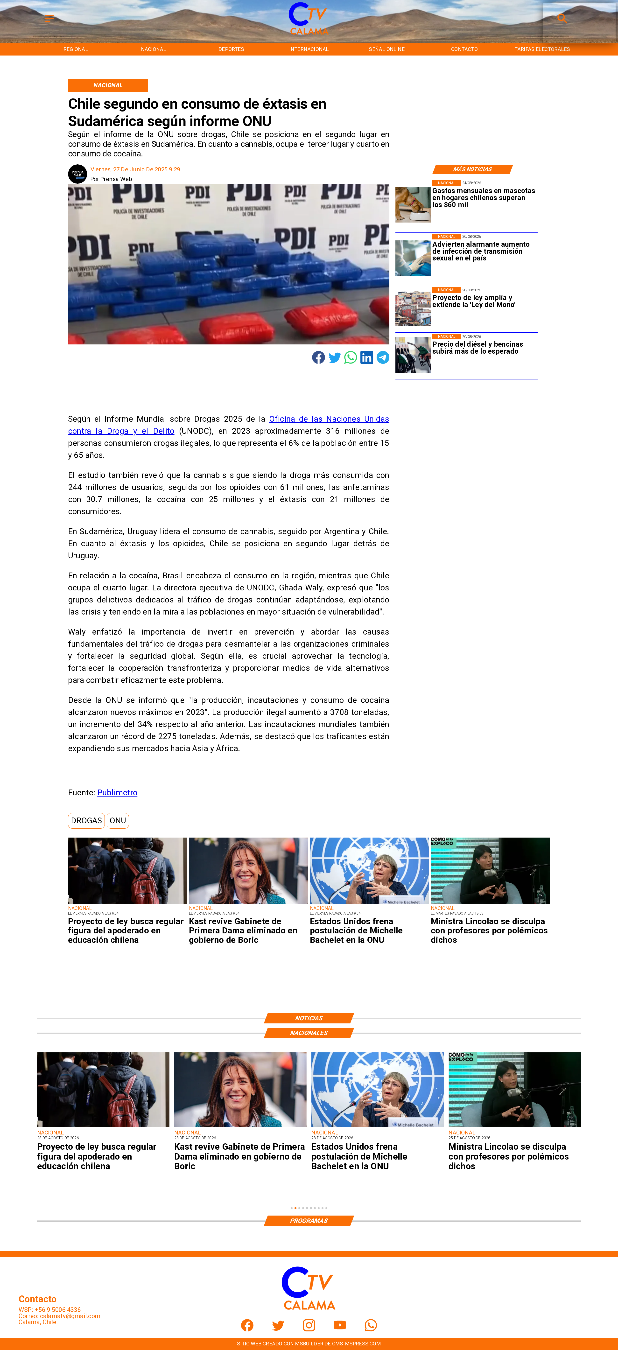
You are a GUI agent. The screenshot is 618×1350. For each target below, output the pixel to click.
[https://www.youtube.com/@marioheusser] (340, 1329)
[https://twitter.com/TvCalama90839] (278, 1329)
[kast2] (248, 903)
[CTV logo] (309, 35)
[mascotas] (413, 205)
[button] (86, 821)
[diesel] (413, 355)
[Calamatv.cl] (49, 22)
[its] (413, 258)
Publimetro (117, 792)
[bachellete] (369, 903)
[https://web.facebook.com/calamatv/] (247, 1329)
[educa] (127, 903)
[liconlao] (490, 903)
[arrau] (515, 1126)
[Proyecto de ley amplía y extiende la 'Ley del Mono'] (413, 308)
